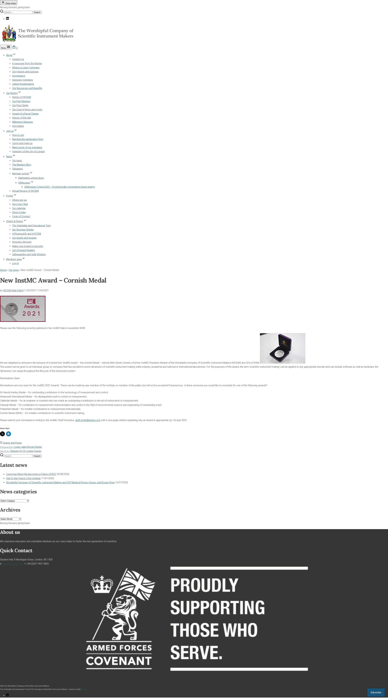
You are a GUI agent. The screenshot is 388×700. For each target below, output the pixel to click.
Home (3, 270)
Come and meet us (22, 143)
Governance (18, 75)
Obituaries (17, 168)
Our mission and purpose (25, 71)
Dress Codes (19, 212)
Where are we (19, 200)
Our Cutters (18, 126)
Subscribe (376, 692)
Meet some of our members (27, 147)
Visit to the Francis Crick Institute (23, 478)
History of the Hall (21, 117)
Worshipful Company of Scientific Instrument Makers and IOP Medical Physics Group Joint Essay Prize (60, 482)
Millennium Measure (22, 121)
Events (9, 195)
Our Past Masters (21, 101)
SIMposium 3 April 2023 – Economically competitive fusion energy (59, 186)
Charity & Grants (14, 221)
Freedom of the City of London (28, 151)
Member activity (20, 173)
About (9, 55)
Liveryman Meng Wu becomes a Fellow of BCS (31, 474)
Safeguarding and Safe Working (29, 254)
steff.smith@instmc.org (87, 420)
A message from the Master (27, 63)
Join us (10, 131)
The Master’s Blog (21, 164)
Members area (14, 259)
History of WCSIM (21, 97)
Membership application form (27, 139)
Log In (15, 263)
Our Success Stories (23, 229)
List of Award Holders (23, 250)
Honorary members (22, 79)
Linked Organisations (23, 84)
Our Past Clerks (20, 105)
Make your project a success (27, 246)
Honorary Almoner (22, 242)
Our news (17, 160)
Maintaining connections (31, 177)
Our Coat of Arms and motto (27, 109)
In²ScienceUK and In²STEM (26, 233)
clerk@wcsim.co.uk (12, 563)
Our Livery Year (20, 204)
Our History (12, 93)
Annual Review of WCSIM (25, 191)
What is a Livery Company (26, 67)
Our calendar (19, 208)
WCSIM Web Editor (13, 290)
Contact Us (18, 59)
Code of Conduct (21, 216)
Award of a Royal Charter (25, 113)
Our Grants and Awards (24, 237)
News (9, 156)
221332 (84, 689)
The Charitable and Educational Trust (31, 225)
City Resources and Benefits (27, 88)
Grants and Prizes (12, 442)
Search (37, 12)
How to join (18, 135)
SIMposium (24, 182)
